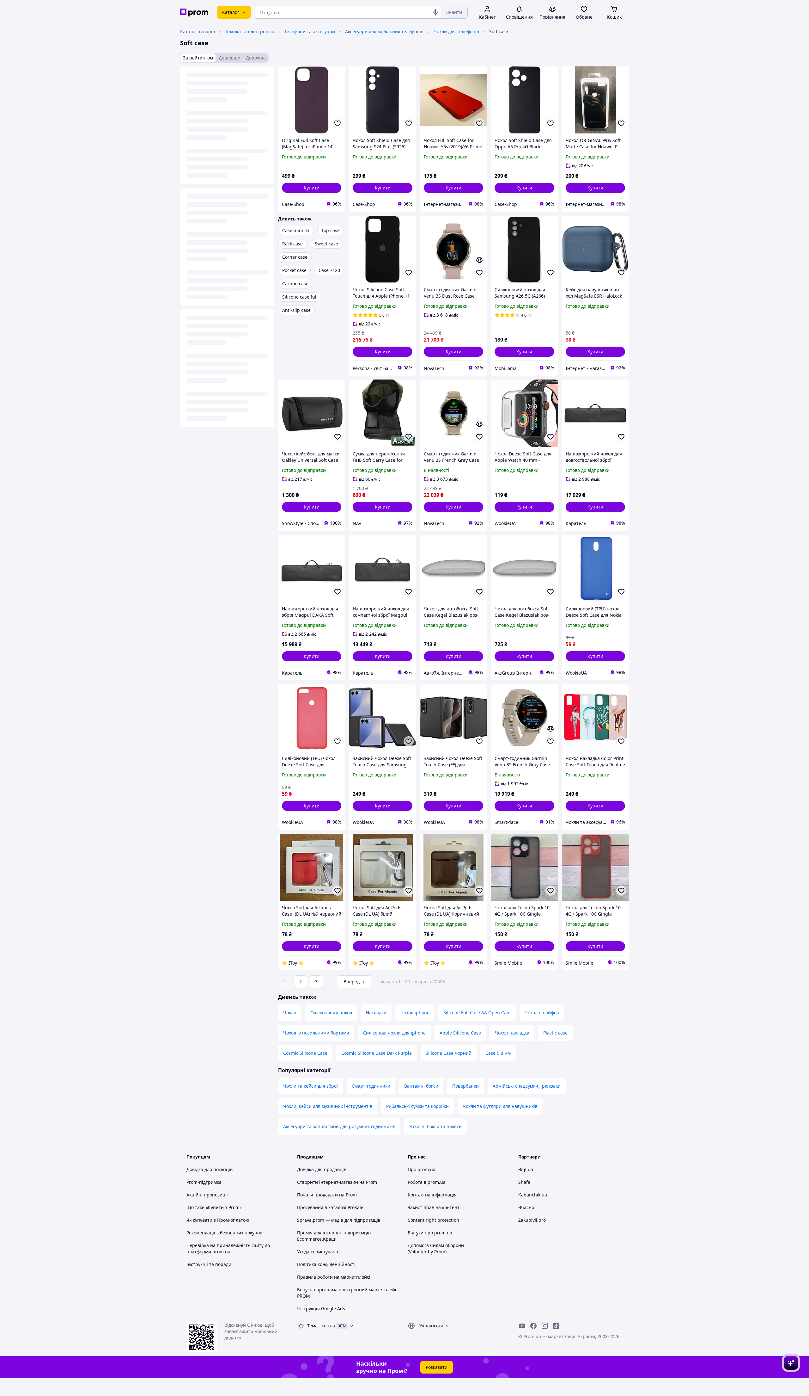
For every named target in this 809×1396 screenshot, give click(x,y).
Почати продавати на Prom (327, 1195)
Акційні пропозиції (207, 1195)
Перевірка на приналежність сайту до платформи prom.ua (228, 1248)
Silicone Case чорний (448, 1053)
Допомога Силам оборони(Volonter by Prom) (436, 1248)
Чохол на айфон (542, 1013)
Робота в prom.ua (427, 1182)
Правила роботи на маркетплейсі (333, 1277)
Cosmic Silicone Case (305, 1053)
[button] (311, 188)
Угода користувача (317, 1252)
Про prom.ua (421, 1169)
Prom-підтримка (204, 1182)
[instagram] (545, 1326)
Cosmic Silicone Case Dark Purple (376, 1053)
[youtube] (522, 1326)
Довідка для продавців (321, 1169)
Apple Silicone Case (460, 1033)
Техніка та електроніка (249, 31)
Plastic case (555, 1033)
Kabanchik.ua (532, 1195)
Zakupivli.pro (532, 1220)
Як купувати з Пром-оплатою (217, 1220)
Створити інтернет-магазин (327, 1182)
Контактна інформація (432, 1195)
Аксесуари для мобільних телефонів (384, 31)
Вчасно (526, 1207)
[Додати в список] (337, 123)
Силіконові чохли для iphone (394, 1033)
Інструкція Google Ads (321, 1309)
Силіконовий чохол (331, 1013)
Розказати (436, 1367)
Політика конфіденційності (326, 1264)
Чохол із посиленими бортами (316, 1033)
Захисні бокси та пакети (435, 1126)
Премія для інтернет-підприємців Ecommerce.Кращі (334, 1236)
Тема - (321, 1326)
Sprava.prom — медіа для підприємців (338, 1220)
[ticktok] (556, 1326)
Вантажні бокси (421, 1086)
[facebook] (533, 1326)
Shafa (524, 1182)
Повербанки (465, 1086)
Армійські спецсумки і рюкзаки (527, 1086)
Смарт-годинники (371, 1086)
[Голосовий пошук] (435, 12)
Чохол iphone (414, 1013)
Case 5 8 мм (498, 1053)
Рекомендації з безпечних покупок (224, 1233)
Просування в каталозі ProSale (330, 1207)
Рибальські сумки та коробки (417, 1106)
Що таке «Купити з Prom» (214, 1207)
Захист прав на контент (433, 1207)
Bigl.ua (525, 1169)
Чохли (289, 1013)
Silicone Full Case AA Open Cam (477, 1013)
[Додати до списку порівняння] (479, 260)
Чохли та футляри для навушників (500, 1106)
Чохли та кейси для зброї (310, 1086)
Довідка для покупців (209, 1169)
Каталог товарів (197, 31)
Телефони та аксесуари (309, 31)
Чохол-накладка (512, 1033)
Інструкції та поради (208, 1264)
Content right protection (433, 1220)
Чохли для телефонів (456, 31)
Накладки (376, 1013)
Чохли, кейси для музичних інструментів (327, 1106)
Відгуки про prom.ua (430, 1233)
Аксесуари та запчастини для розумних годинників (339, 1126)
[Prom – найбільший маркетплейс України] (194, 12)
